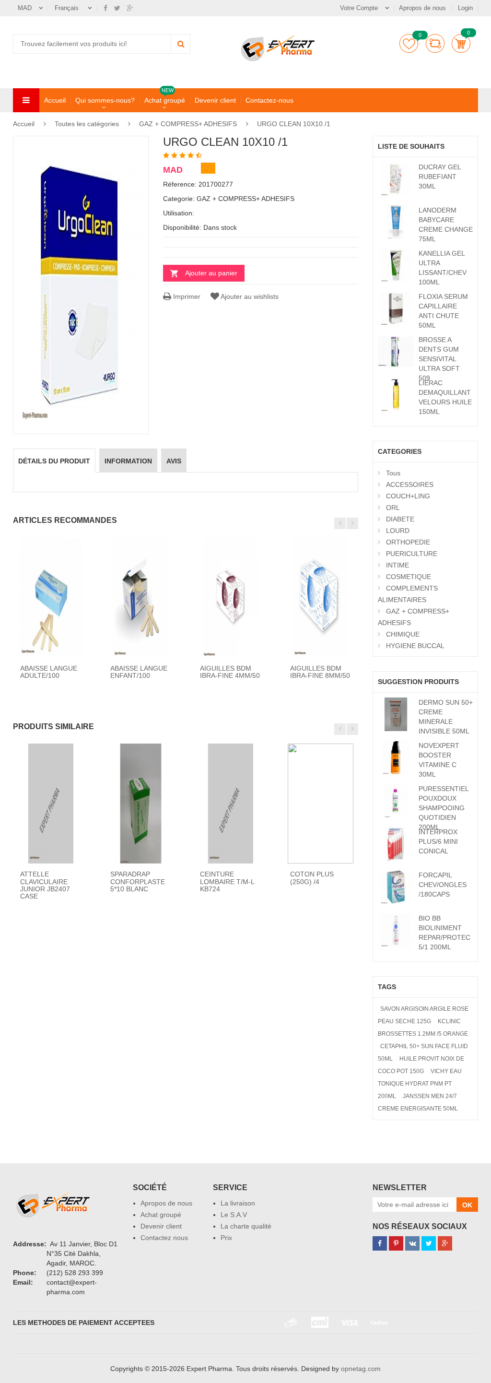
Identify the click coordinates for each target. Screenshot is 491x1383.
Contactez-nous (269, 100)
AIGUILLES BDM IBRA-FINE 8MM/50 (320, 671)
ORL (393, 507)
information (128, 461)
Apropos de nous (423, 8)
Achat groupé (164, 99)
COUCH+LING (408, 496)
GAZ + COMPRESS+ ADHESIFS (188, 124)
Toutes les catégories (87, 124)
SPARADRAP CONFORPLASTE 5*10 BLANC (137, 881)
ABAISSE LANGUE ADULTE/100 (48, 671)
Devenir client (215, 100)
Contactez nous (164, 1237)
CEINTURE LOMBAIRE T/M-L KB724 (227, 881)
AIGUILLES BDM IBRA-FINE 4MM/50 (230, 671)
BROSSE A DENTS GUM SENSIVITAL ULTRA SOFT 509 (439, 359)
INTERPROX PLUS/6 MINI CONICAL (438, 841)
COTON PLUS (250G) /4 (312, 877)
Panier (461, 43)
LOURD (397, 530)
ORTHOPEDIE (408, 542)
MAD (25, 8)
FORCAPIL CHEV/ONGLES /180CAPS (443, 884)
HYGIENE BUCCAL (415, 646)
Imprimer (185, 296)
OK (467, 1205)
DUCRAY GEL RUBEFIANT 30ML (440, 176)
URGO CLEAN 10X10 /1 (293, 124)
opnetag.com (361, 1368)
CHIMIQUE (403, 634)
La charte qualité (246, 1226)
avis (173, 461)
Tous (393, 473)
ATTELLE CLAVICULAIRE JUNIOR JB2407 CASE (45, 885)
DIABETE (400, 519)
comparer (435, 43)
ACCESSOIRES (409, 484)
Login (465, 8)
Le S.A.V (234, 1214)
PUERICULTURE (411, 553)
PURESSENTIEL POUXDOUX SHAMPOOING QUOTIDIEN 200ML (443, 808)
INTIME (397, 565)
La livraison (238, 1203)
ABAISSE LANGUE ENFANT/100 (138, 671)
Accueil (55, 100)
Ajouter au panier (211, 273)
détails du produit (54, 461)
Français (68, 8)
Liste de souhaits (408, 43)
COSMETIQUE (408, 576)
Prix (226, 1237)
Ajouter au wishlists (250, 296)
